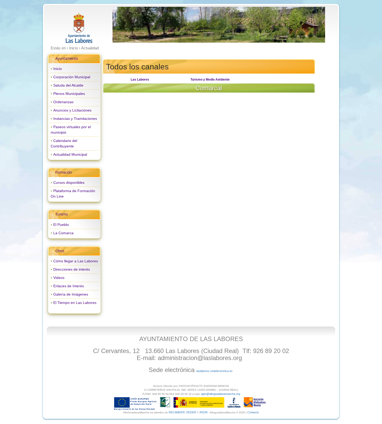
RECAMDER (177, 412)
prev (127, 24)
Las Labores (140, 79)
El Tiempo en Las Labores (74, 303)
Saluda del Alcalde (68, 85)
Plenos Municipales (69, 94)
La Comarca (63, 233)
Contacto (253, 412)
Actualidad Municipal (70, 154)
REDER (191, 412)
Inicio (57, 69)
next (310, 24)
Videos (58, 278)
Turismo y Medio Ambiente (210, 79)
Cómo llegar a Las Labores (75, 261)
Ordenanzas (63, 102)
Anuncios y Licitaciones (72, 110)
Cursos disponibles (68, 182)
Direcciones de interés (71, 269)
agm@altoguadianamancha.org (220, 393)
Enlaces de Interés (68, 286)
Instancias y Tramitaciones (75, 118)
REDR (204, 412)
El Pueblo (61, 225)
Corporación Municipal (71, 77)
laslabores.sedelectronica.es (214, 371)
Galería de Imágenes (70, 294)
